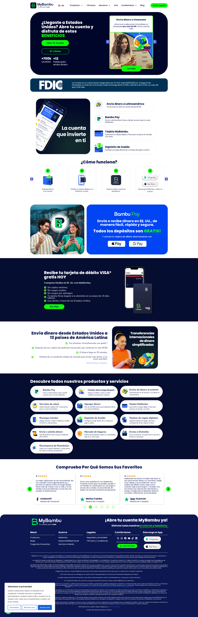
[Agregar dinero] (80, 406)
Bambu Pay (112, 117)
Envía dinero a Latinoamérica (125, 104)
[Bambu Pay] (98, 118)
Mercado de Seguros (95, 431)
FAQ (116, 5)
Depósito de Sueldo (117, 147)
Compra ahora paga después (101, 389)
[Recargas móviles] (35, 419)
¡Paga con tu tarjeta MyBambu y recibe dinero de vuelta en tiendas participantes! (54, 449)
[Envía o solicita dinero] (35, 433)
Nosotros (103, 5)
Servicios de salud (49, 404)
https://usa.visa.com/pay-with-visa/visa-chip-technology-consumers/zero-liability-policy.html (102, 587)
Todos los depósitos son (127, 231)
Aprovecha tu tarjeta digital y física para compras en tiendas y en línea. (128, 135)
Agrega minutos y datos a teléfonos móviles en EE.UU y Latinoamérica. (54, 422)
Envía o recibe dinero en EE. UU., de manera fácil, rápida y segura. (127, 223)
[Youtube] (129, 538)
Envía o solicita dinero (51, 431)
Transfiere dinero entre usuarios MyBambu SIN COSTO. (53, 436)
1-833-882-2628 (114, 607)
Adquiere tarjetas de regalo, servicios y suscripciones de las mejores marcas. (142, 422)
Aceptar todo (45, 607)
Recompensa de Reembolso (54, 445)
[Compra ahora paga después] (81, 391)
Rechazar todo (29, 607)
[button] (108, 42)
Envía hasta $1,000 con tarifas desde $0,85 (124, 107)
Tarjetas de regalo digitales (143, 417)
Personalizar (14, 607)
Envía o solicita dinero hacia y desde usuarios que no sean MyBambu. (127, 121)
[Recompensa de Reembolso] (35, 447)
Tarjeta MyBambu (116, 131)
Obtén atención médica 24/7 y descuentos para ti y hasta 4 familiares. (53, 408)
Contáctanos (127, 5)
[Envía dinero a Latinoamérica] (98, 104)
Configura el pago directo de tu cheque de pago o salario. (127, 150)
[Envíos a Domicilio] (125, 433)
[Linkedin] (136, 538)
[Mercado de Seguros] (80, 433)
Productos (75, 5)
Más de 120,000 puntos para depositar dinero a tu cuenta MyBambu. (99, 408)
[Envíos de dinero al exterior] (125, 391)
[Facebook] (125, 538)
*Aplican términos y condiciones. (96, 363)
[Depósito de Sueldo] (98, 147)
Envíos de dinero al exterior (144, 389)
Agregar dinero (92, 404)
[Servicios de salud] (35, 406)
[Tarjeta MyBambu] (98, 133)
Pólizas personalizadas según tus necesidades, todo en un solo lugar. (100, 436)
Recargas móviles (48, 417)
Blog (142, 5)
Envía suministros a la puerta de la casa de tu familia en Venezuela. (144, 436)
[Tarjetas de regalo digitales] (125, 419)
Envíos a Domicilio (139, 431)
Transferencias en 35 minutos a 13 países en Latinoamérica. (144, 393)
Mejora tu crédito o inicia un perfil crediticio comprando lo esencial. (99, 394)
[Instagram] (122, 538)
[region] (30, 597)
